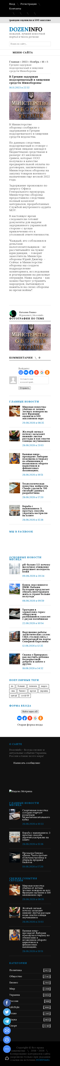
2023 (25, 61)
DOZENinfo (43, 1059)
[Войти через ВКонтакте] (26, 372)
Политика (15, 970)
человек (33, 686)
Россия (13, 1000)
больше (21, 686)
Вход (12, 3)
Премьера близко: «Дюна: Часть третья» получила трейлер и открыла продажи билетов (34, 857)
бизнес (22, 691)
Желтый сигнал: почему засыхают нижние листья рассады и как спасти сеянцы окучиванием (36, 436)
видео (44, 686)
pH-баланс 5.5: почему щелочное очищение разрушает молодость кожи (36, 568)
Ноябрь (34, 61)
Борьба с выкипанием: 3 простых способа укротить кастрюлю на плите (35, 511)
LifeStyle (14, 1007)
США (13, 691)
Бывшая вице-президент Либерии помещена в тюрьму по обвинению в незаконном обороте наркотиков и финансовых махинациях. (35, 462)
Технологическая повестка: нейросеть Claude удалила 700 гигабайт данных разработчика (35, 488)
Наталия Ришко (27, 312)
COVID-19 (25, 695)
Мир (12, 988)
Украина (44, 691)
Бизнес (13, 982)
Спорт (13, 1025)
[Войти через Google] (41, 372)
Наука (13, 1019)
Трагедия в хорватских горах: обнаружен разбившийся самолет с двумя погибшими (36, 614)
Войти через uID (30, 711)
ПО (12, 686)
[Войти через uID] (20, 372)
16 (43, 61)
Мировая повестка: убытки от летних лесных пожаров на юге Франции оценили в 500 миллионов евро (35, 413)
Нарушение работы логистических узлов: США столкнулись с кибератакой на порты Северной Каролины (36, 637)
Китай (14, 695)
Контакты (15, 8)
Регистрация (28, 3)
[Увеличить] (30, 337)
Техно (13, 1013)
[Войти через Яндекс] (36, 372)
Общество (15, 976)
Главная (14, 61)
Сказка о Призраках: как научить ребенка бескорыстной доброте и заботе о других (35, 659)
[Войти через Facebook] (31, 372)
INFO (25, 29)
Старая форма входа (30, 724)
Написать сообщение (26, 762)
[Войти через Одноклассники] (47, 372)
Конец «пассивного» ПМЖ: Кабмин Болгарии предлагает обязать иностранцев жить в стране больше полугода (36, 591)
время (33, 691)
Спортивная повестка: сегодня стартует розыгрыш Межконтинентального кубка (36, 815)
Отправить (25, 388)
